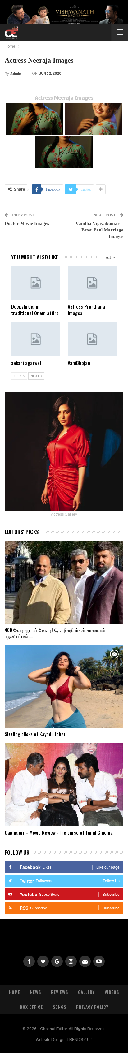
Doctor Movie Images (27, 223)
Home (14, 992)
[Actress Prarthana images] (92, 283)
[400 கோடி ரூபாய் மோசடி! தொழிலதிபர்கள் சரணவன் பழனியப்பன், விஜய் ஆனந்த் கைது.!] (64, 582)
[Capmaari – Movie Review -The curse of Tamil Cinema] (64, 784)
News (35, 992)
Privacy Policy (92, 1006)
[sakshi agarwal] (35, 339)
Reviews (59, 992)
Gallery (86, 992)
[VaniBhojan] (92, 339)
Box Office (31, 1006)
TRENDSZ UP (79, 1040)
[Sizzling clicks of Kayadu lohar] (64, 686)
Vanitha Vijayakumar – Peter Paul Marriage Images (99, 230)
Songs (59, 1006)
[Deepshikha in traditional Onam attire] (35, 283)
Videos (112, 992)
